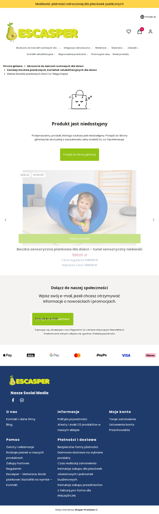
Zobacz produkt (79, 238)
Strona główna (12, 66)
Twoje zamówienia (122, 419)
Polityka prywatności (72, 419)
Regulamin (13, 469)
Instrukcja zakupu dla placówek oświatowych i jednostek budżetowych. (80, 474)
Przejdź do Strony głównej (79, 154)
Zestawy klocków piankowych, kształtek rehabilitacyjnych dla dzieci (52, 70)
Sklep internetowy (75, 509)
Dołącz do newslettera (52, 319)
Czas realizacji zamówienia (77, 463)
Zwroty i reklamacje (20, 447)
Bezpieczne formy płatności (78, 447)
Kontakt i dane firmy (20, 419)
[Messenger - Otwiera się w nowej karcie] (22, 400)
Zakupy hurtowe (17, 463)
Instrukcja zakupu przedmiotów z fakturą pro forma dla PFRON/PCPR (80, 490)
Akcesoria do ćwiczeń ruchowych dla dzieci (55, 66)
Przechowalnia (119, 430)
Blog (9, 424)
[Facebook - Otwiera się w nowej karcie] (13, 400)
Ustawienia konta (121, 424)
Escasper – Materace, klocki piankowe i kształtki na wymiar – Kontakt (29, 479)
